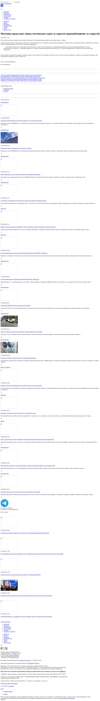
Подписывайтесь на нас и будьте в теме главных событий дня (20, 76)
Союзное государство (9, 18)
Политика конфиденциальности (9, 683)
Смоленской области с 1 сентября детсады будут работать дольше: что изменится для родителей (26, 616)
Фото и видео (7, 16)
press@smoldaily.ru (14, 654)
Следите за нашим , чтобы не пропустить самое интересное (21, 75)
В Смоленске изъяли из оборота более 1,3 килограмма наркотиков (18, 358)
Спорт (5, 28)
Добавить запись (8, 691)
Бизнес (5, 27)
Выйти (5, 694)
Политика (6, 24)
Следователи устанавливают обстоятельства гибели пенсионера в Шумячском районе (24, 200)
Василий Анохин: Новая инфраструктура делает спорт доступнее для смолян (21, 385)
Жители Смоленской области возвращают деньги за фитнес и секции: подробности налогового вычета (28, 227)
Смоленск (6, 90)
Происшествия (8, 25)
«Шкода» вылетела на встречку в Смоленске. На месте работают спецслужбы (21, 331)
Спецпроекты (7, 14)
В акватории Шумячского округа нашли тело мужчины (15, 305)
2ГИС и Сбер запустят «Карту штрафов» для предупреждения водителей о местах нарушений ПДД (27, 439)
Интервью (6, 11)
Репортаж (6, 13)
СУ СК (6, 91)
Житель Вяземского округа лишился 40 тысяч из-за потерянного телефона (20, 174)
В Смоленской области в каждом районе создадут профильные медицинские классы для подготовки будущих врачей (32, 554)
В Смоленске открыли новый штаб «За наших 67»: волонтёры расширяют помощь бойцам (25, 533)
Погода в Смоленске (6, 3)
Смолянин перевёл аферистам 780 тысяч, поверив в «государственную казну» (21, 120)
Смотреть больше (5, 622)
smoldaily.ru (62, 671)
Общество (6, 21)
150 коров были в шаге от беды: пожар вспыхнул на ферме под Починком (20, 492)
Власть (5, 22)
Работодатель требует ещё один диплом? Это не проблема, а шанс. (18, 413)
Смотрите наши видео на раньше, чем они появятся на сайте (21, 79)
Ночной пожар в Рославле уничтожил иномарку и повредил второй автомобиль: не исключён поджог (28, 465)
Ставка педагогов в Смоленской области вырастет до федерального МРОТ (21, 574)
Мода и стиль (7, 30)
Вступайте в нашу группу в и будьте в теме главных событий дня (23, 77)
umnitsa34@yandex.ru (25, 660)
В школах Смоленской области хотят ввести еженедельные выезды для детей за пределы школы (26, 595)
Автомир (6, 17)
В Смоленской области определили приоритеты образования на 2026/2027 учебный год (24, 253)
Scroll (2, 688)
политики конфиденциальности (66, 698)
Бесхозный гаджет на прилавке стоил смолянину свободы (16, 148)
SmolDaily (11, 686)
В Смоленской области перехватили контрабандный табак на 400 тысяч (20, 279)
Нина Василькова (8, 88)
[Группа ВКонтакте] (2, 6)
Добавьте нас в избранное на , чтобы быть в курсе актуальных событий (21, 80)
